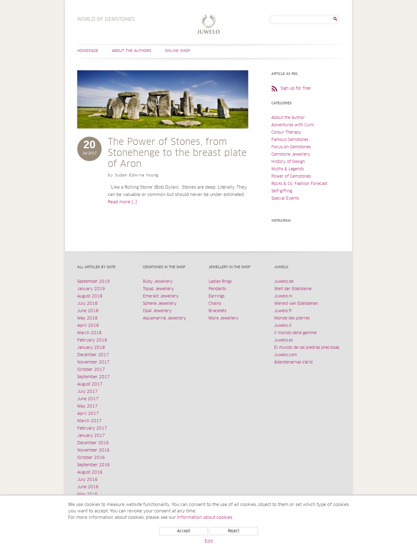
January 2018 (91, 348)
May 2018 (87, 318)
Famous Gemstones (289, 140)
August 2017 (90, 384)
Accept (183, 531)
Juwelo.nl (283, 296)
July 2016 (87, 480)
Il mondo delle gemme (295, 333)
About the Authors (131, 51)
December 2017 (93, 355)
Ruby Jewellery (157, 282)
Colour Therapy (286, 133)
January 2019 (91, 289)
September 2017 (93, 377)
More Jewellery (223, 318)
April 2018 (88, 326)
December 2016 (93, 443)
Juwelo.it (283, 326)
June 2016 (88, 487)
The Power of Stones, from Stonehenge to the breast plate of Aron (177, 153)
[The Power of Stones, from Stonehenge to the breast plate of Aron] (162, 134)
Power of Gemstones (291, 177)
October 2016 (91, 458)
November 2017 (93, 362)
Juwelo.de (283, 282)
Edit (209, 541)
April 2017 (88, 414)
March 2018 (89, 333)
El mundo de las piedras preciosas (306, 348)
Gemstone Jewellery (290, 155)
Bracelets (217, 311)
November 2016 (93, 450)
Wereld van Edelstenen (296, 304)
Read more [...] (122, 202)
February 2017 (92, 428)
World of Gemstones (208, 25)
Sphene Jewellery (159, 304)
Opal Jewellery (157, 311)
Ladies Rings (220, 282)
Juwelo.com (285, 355)
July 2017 (87, 392)
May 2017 (87, 406)
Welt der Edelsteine (292, 289)
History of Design (288, 162)
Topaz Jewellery (158, 289)
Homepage (87, 51)
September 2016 (93, 465)
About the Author (288, 118)
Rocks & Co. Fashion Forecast (299, 184)
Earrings (216, 296)
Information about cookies (204, 517)
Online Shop (177, 51)
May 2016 (87, 494)
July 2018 (87, 304)
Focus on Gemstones (291, 147)
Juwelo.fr (283, 311)
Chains (215, 304)
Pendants (217, 289)
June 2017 (88, 399)
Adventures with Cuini (292, 125)
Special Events (285, 199)
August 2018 (90, 296)
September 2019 (93, 282)
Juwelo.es (283, 340)
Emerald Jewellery (161, 296)
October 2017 (91, 370)
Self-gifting (281, 191)
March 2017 (89, 421)
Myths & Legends (287, 169)
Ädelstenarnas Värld (293, 362)
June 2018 (88, 311)
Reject (233, 531)
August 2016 (90, 472)
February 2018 (92, 340)
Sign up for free (295, 88)
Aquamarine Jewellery (164, 318)
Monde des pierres (292, 318)
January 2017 (91, 436)
